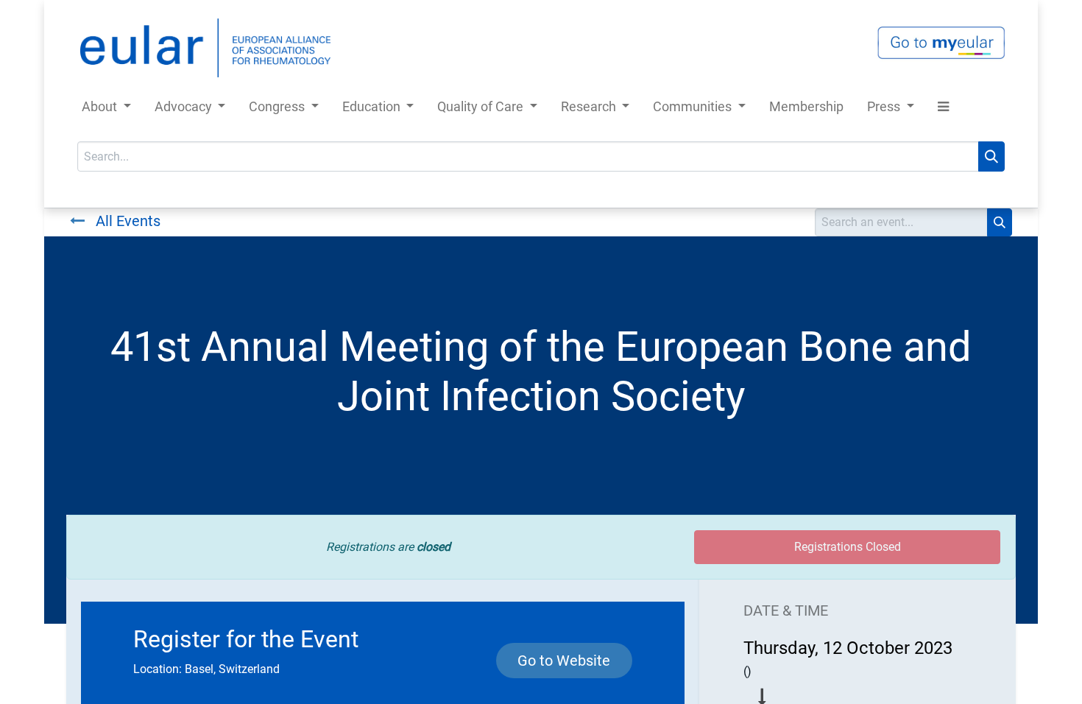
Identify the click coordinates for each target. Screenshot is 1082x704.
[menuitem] (806, 109)
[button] (943, 109)
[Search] (991, 156)
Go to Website (563, 660)
